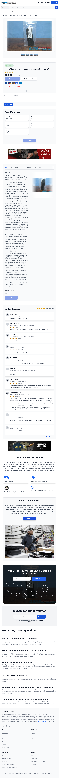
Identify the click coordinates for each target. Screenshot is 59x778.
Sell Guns (54, 2)
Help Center (34, 756)
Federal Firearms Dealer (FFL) (28, 654)
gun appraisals (42, 721)
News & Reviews (23, 11)
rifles (41, 641)
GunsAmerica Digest (41, 723)
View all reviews (50, 436)
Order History (34, 739)
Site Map (40, 775)
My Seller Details (7, 758)
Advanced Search (35, 736)
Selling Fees (5, 761)
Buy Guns (29, 518)
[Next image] (53, 35)
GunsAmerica (8, 711)
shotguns (46, 641)
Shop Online (4, 11)
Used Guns (5, 741)
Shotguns (5, 739)
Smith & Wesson (49, 642)
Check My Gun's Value (46, 11)
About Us (33, 764)
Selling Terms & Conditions (9, 767)
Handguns (5, 733)
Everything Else (22, 15)
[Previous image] (6, 35)
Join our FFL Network (8, 764)
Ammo (4, 744)
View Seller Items (44, 91)
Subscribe (41, 616)
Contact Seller (9, 104)
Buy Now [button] (13, 78)
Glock (36, 642)
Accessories (13, 15)
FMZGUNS (20, 91)
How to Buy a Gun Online (38, 761)
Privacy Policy (24, 775)
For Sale (4, 7)
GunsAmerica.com (14, 773)
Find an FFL (34, 741)
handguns (37, 641)
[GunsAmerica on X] (6, 726)
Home (6, 15)
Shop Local (13, 11)
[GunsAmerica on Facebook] (3, 726)
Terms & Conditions (32, 775)
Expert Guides (33, 11)
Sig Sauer (41, 642)
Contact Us (34, 758)
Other (30, 15)
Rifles (3, 736)
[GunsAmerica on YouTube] (9, 726)
